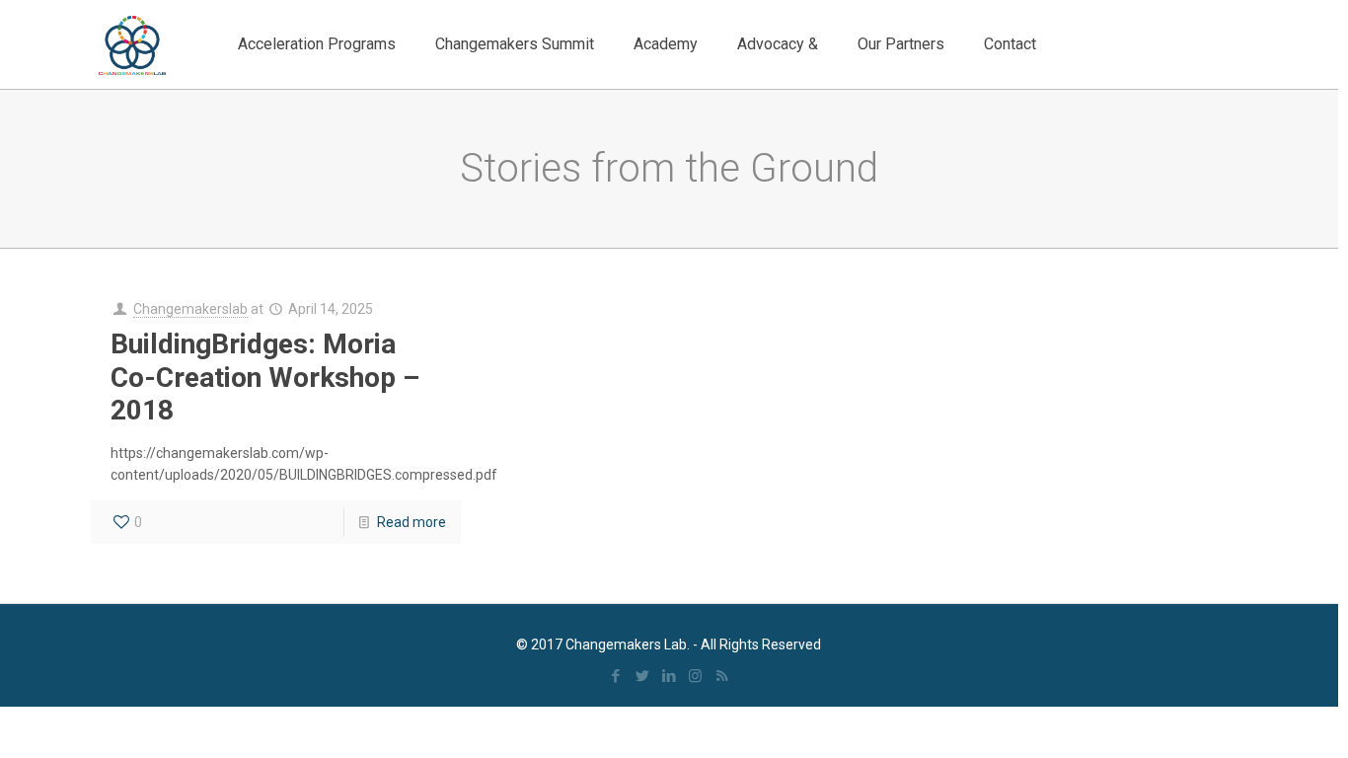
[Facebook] (615, 676)
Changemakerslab (190, 309)
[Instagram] (695, 676)
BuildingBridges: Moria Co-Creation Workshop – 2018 (265, 377)
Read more (411, 522)
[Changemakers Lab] (132, 44)
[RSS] (721, 676)
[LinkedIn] (668, 676)
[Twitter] (642, 676)
